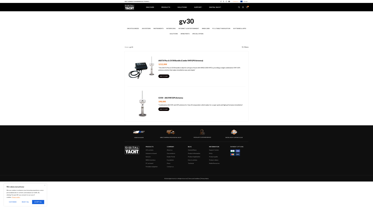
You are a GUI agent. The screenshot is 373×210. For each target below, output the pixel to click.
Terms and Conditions (194, 178)
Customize (12, 202)
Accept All (38, 202)
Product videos (213, 160)
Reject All (25, 202)
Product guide (213, 157)
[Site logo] (129, 7)
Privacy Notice (205, 178)
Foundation (170, 160)
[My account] (243, 7)
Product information (194, 153)
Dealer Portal (171, 157)
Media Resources (214, 163)
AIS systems (149, 150)
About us (170, 150)
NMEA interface (150, 160)
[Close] (45, 185)
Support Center (214, 150)
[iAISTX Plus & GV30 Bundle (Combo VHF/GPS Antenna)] (142, 68)
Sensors (148, 157)
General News (192, 150)
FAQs (210, 153)
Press (168, 163)
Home (126, 47)
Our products (171, 153)
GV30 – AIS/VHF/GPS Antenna (170, 98)
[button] (163, 76)
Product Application (194, 157)
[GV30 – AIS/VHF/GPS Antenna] (142, 103)
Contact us (235, 1)
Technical (191, 163)
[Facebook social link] (221, 1)
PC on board (149, 163)
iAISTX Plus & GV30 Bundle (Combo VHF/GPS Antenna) (180, 61)
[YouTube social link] (229, 1)
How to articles (192, 160)
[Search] (239, 7)
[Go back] (176, 21)
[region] (25, 195)
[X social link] (223, 1)
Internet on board (151, 153)
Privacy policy (16, 197)
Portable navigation (152, 166)
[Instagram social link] (226, 1)
